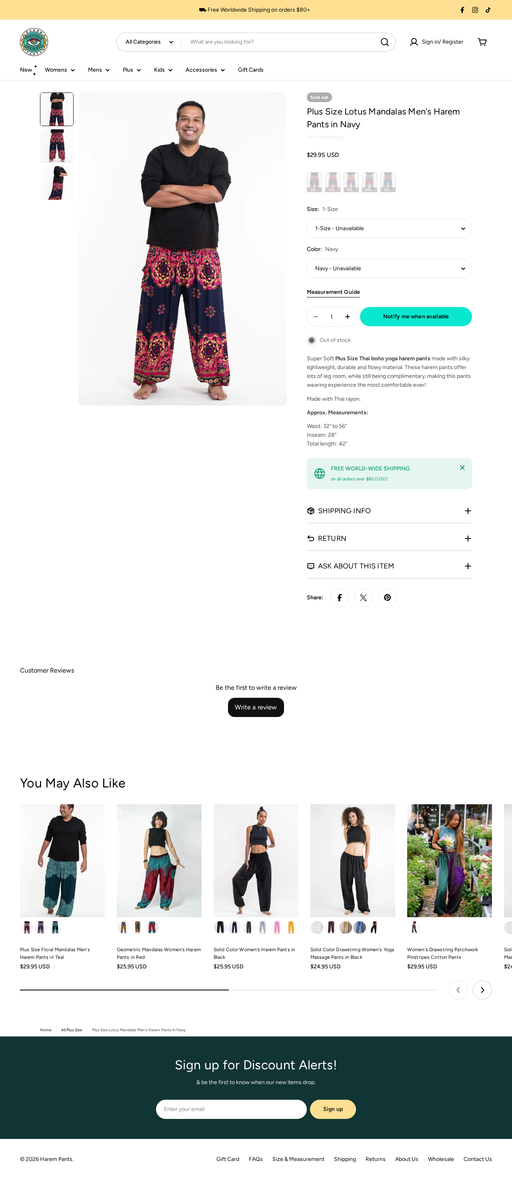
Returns (376, 1159)
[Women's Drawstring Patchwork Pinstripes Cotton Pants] (449, 861)
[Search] (385, 42)
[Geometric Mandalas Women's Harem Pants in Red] (159, 861)
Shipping (345, 1159)
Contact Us (478, 1159)
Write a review (256, 707)
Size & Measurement (298, 1159)
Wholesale (441, 1159)
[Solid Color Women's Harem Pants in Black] (256, 861)
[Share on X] (363, 597)
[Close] (462, 467)
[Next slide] (482, 990)
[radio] (314, 182)
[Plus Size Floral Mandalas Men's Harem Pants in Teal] (62, 861)
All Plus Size (71, 1029)
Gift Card (227, 1159)
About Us (406, 1159)
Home (45, 1029)
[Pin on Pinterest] (387, 597)
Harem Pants (56, 1159)
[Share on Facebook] (339, 597)
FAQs (256, 1159)
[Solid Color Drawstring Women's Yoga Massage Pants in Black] (352, 861)
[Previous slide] (458, 990)
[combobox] (256, 42)
